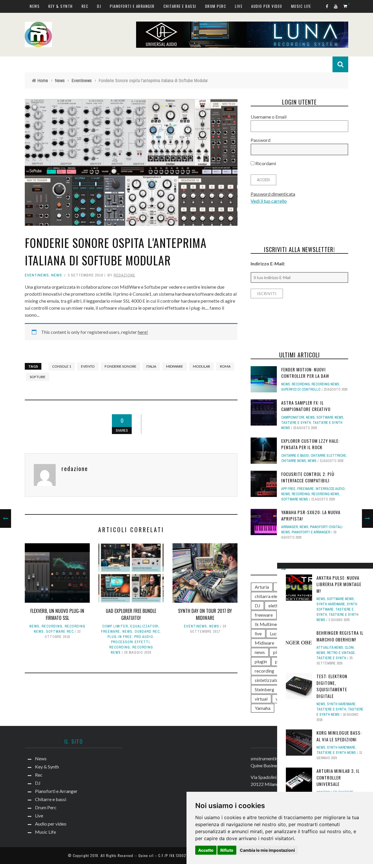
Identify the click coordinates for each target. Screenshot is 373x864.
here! (143, 332)
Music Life (301, 6)
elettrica (276, 605)
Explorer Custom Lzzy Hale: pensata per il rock (310, 444)
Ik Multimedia (269, 624)
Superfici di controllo (301, 389)
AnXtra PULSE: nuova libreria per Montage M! (338, 584)
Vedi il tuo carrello (269, 201)
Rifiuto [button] (226, 850)
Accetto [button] (206, 850)
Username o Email (268, 116)
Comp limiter (115, 626)
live (258, 633)
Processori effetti (130, 642)
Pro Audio (143, 636)
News (35, 6)
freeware (264, 615)
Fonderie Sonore (120, 366)
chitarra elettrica (271, 596)
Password (260, 140)
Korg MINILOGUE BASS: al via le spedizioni (339, 736)
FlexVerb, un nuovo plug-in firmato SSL (57, 614)
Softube (37, 377)
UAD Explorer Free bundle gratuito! (131, 614)
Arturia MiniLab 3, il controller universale (338, 777)
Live (238, 6)
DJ (99, 6)
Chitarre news (293, 461)
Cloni (349, 647)
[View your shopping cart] (345, 5)
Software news (340, 599)
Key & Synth (60, 6)
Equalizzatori (144, 626)
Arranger (289, 527)
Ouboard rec (147, 631)
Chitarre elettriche (328, 455)
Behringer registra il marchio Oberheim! (339, 636)
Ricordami (265, 163)
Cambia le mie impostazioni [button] (267, 850)
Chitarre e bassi (179, 6)
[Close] (283, 569)
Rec (85, 6)
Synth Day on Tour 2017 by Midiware (205, 614)
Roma (225, 366)
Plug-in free (120, 636)
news (260, 652)
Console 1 (61, 366)
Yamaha (262, 708)
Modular (201, 366)
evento (88, 366)
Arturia (262, 587)
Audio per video (266, 6)
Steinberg (264, 689)
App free (288, 488)
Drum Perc (215, 6)
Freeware (110, 631)
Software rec (60, 631)
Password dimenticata (273, 194)
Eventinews (37, 275)
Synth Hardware (330, 604)
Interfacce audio (330, 488)
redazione (124, 275)
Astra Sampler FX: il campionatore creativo (305, 405)
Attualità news (329, 647)
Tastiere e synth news (336, 752)
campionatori (292, 417)
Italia (151, 366)
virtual (261, 698)
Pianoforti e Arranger (132, 6)
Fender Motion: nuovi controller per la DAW (305, 372)
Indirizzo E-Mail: (268, 263)
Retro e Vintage (341, 652)
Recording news (325, 384)
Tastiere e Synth (331, 658)
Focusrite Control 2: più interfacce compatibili (307, 477)
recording (264, 670)
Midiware (174, 366)
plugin (261, 661)
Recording (52, 626)
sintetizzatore (269, 680)
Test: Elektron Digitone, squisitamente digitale (331, 686)
